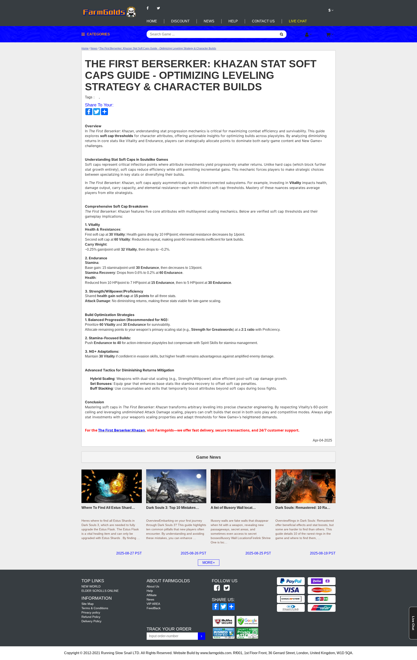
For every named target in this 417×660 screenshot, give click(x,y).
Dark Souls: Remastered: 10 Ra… (302, 507)
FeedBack (154, 608)
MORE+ (208, 562)
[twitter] (227, 588)
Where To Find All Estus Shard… (108, 507)
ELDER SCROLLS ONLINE (100, 590)
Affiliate (152, 595)
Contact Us (263, 21)
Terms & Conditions (94, 608)
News (209, 21)
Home (152, 21)
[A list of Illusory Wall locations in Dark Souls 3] (241, 486)
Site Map (87, 603)
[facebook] (217, 588)
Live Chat (298, 21)
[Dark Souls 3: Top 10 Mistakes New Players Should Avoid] (176, 486)
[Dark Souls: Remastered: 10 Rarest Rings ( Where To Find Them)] (305, 486)
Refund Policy (90, 617)
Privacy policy (90, 612)
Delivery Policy (91, 621)
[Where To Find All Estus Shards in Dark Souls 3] (111, 486)
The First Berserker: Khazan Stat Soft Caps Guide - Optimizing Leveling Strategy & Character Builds (157, 48)
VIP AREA (153, 603)
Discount (180, 21)
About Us (153, 586)
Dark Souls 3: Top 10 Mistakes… (172, 507)
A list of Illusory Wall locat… (233, 507)
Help (233, 21)
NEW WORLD (91, 586)
